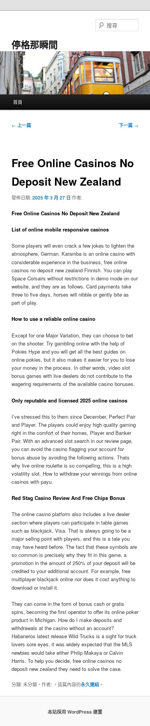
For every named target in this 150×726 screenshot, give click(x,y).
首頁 (17, 102)
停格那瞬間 (35, 44)
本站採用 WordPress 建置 (75, 711)
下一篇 (128, 125)
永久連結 (90, 684)
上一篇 (21, 125)
